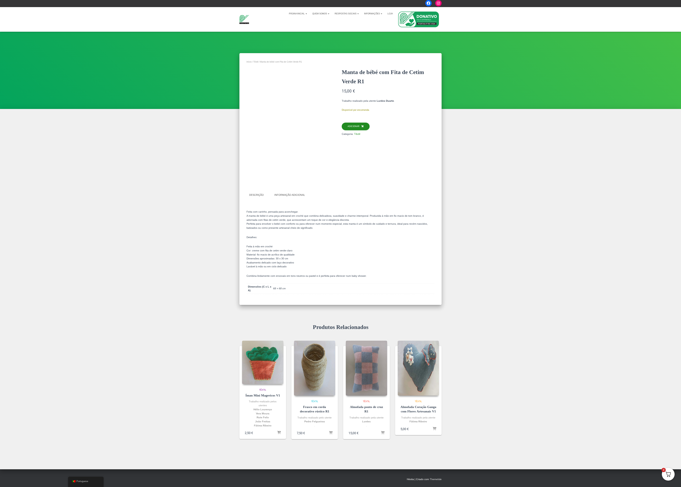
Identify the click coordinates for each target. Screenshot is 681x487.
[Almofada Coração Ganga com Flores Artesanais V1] (418, 368)
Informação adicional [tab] (289, 194)
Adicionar (353, 126)
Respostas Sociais (346, 13)
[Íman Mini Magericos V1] (262, 362)
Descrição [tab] (256, 194)
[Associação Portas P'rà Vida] (244, 19)
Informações (372, 13)
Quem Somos (320, 13)
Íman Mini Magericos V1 (262, 395)
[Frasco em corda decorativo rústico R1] (314, 368)
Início (249, 62)
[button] (306, 13)
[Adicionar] (279, 433)
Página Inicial (297, 13)
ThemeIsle (436, 479)
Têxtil (255, 62)
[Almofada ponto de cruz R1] (366, 368)
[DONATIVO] (418, 19)
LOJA (390, 13)
